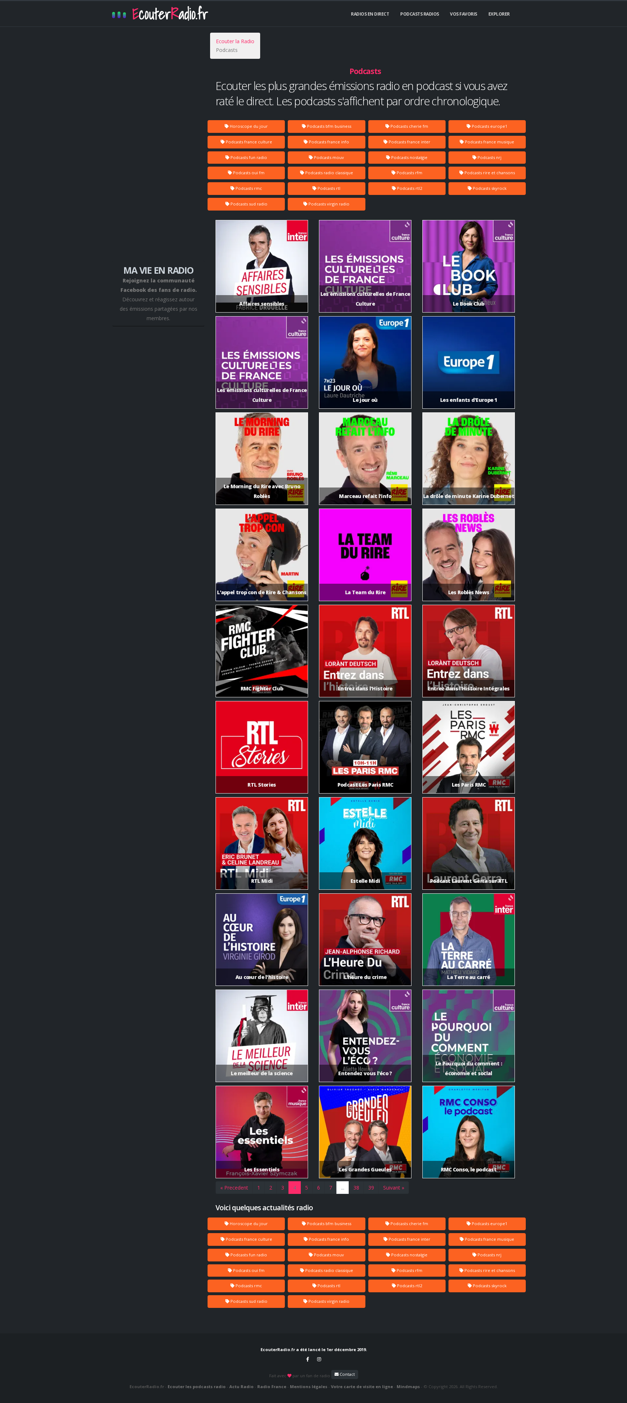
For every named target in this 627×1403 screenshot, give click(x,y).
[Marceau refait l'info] (365, 457)
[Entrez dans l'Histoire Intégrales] (469, 650)
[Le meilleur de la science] (262, 1035)
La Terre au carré (468, 977)
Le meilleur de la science (262, 1073)
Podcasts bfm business (328, 126)
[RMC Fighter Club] (262, 650)
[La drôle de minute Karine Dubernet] (469, 457)
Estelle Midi (365, 880)
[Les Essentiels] (262, 1131)
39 (371, 1187)
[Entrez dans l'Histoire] (365, 650)
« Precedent (234, 1187)
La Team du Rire (365, 592)
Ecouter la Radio (235, 41)
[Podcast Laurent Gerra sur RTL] (469, 842)
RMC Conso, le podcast (468, 1169)
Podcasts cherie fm (408, 126)
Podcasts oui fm (248, 172)
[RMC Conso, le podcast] (469, 1131)
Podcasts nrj (488, 157)
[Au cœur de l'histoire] (262, 938)
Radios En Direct (370, 14)
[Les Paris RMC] (469, 746)
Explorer (499, 14)
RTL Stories (261, 784)
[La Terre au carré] (469, 938)
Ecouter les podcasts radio (197, 1386)
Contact (347, 1374)
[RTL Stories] (262, 746)
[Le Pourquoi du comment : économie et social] (469, 1035)
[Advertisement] (158, 149)
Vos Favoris (463, 14)
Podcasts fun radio (248, 157)
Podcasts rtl (328, 188)
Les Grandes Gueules (365, 1169)
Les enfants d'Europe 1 (468, 399)
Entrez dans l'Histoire (365, 688)
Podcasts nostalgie (408, 157)
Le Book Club (468, 303)
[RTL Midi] (262, 842)
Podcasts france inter (409, 141)
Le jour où (365, 399)
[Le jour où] (365, 361)
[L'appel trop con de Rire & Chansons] (262, 554)
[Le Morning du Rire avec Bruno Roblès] (262, 457)
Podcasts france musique (489, 141)
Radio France (271, 1386)
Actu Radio (241, 1386)
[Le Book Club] (469, 265)
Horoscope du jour (248, 126)
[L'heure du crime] (365, 938)
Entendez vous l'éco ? (365, 1073)
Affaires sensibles (261, 303)
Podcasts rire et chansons (489, 172)
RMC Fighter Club (262, 688)
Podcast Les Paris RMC (365, 784)
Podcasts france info (328, 141)
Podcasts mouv (328, 157)
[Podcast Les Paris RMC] (365, 746)
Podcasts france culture (248, 141)
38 (356, 1187)
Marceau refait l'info (365, 496)
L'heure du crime (365, 977)
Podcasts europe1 (489, 126)
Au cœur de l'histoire (261, 977)
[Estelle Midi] (365, 842)
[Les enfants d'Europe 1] (469, 361)
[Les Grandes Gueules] (365, 1131)
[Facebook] (308, 1359)
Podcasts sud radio (248, 204)
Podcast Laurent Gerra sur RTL (468, 880)
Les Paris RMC (469, 784)
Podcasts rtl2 (409, 188)
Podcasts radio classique (328, 172)
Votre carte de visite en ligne (362, 1386)
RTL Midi (261, 880)
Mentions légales (308, 1386)
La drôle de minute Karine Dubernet (468, 496)
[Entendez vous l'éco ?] (365, 1035)
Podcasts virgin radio (328, 204)
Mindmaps (408, 1386)
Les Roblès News (468, 592)
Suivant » (393, 1187)
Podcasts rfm (409, 172)
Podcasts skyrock (489, 188)
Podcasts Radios (419, 14)
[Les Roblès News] (469, 554)
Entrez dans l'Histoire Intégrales (469, 688)
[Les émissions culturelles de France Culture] (365, 265)
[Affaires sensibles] (262, 265)
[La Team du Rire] (365, 554)
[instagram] (319, 1359)
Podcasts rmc (248, 188)
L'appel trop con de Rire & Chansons (262, 592)
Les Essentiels (261, 1169)
